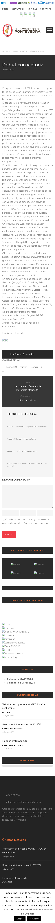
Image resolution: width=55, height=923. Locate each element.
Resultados (28, 354)
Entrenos (7, 729)
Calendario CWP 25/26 (20, 679)
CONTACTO (45, 9)
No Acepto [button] (34, 918)
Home (5, 51)
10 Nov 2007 (8, 69)
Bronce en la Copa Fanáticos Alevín (22, 451)
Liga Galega (16, 354)
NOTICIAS (32, 9)
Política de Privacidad (28, 909)
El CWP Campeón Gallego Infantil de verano (26, 426)
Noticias (6, 712)
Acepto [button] (20, 918)
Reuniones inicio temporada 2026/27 (21, 724)
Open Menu (49, 30)
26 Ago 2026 (8, 715)
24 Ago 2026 (8, 732)
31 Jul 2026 (7, 748)
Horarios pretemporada (14, 741)
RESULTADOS (18, 9)
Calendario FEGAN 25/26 (21, 682)
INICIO (5, 9)
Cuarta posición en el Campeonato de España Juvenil (27, 464)
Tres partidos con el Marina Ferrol (21, 439)
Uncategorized (18, 51)
